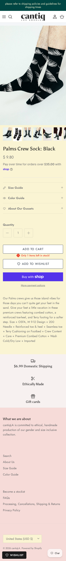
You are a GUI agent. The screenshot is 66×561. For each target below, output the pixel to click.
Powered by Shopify (32, 548)
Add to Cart (33, 249)
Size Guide (9, 468)
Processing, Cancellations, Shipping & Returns (31, 504)
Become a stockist (14, 491)
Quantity (8, 225)
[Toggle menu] (4, 17)
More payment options (33, 285)
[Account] (54, 17)
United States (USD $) (19, 539)
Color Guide (10, 474)
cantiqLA (16, 548)
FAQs (6, 498)
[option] (33, 75)
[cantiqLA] (33, 17)
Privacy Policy (11, 510)
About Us (8, 462)
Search (7, 456)
